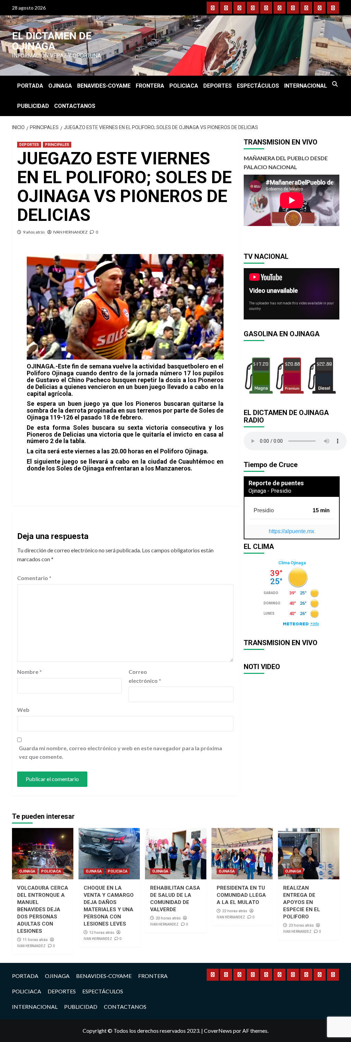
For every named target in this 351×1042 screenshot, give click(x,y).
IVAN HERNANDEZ (70, 232)
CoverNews (218, 1030)
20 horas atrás (168, 918)
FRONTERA (150, 86)
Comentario (34, 578)
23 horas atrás (301, 925)
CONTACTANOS (74, 106)
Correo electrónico (145, 676)
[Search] (335, 84)
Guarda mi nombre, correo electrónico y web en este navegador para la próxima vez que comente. (120, 752)
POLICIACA (183, 86)
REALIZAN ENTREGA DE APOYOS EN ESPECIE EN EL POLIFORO (301, 902)
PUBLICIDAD (33, 106)
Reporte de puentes (276, 483)
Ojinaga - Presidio (270, 491)
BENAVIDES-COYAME (104, 86)
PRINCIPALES (57, 144)
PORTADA (30, 86)
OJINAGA (60, 86)
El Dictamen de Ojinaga (52, 41)
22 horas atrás (234, 911)
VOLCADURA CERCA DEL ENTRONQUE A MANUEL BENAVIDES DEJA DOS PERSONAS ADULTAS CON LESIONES (42, 909)
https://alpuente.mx (291, 531)
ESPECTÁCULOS (258, 86)
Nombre (29, 671)
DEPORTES (217, 86)
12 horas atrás (101, 932)
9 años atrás (34, 232)
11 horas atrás (35, 940)
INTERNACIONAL (305, 86)
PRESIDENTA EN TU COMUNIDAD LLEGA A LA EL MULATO (241, 895)
